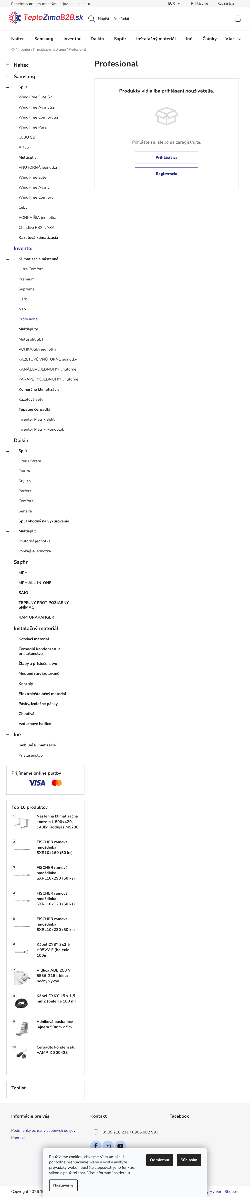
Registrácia (226, 3)
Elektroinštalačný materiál (42, 693)
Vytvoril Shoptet (224, 1191)
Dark (23, 299)
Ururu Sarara (30, 461)
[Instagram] (108, 1146)
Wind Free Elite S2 (35, 97)
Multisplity (28, 329)
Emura (24, 471)
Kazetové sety (31, 399)
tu (129, 1173)
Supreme (27, 289)
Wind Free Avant (34, 187)
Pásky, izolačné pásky (38, 703)
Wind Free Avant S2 (37, 107)
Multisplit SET (31, 339)
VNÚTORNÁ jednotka (38, 167)
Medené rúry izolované (39, 673)
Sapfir (21, 562)
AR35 (24, 147)
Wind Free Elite (32, 177)
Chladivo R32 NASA (37, 227)
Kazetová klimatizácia (38, 237)
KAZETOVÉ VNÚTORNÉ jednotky (48, 359)
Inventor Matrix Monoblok (41, 429)
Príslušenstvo (31, 755)
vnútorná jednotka (34, 541)
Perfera (25, 491)
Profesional (29, 319)
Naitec (21, 65)
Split (23, 87)
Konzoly (26, 684)
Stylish (25, 481)
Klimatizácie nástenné (38, 259)
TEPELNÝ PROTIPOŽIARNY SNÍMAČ (44, 605)
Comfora (26, 501)
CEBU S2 (27, 137)
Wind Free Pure (33, 127)
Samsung (24, 76)
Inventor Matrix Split (37, 419)
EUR (172, 3)
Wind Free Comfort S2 (39, 117)
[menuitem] (17, 38)
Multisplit (27, 157)
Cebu (23, 207)
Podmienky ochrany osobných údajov (39, 3)
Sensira (25, 511)
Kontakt (84, 3)
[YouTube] (120, 1146)
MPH (23, 572)
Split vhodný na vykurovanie (44, 521)
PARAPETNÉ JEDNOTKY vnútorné (48, 379)
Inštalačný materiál (36, 628)
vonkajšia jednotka (35, 551)
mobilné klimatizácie (37, 745)
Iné (17, 734)
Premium (27, 279)
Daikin (21, 440)
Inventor (23, 248)
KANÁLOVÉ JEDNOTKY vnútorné (47, 369)
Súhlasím (189, 1160)
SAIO (23, 592)
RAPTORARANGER (36, 617)
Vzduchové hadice (35, 723)
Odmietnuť (159, 1160)
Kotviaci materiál (34, 639)
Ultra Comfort (31, 269)
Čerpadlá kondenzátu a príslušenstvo (40, 651)
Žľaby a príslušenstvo (38, 663)
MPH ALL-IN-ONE (35, 582)
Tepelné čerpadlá (34, 409)
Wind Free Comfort (36, 197)
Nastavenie (63, 1185)
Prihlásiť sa (166, 157)
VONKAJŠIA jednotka (37, 217)
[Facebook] (96, 1146)
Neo (22, 309)
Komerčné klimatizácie (39, 389)
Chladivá (26, 713)
